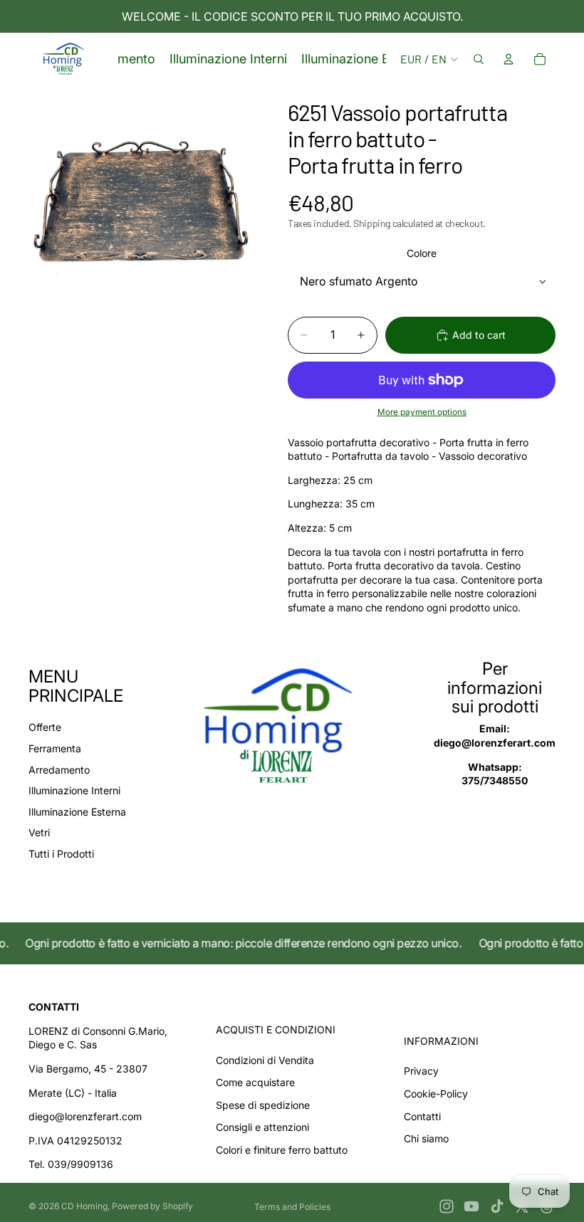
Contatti (422, 1116)
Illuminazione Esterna (77, 812)
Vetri (39, 832)
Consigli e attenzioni (262, 1127)
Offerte (44, 727)
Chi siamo (426, 1138)
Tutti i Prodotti (61, 854)
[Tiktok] (497, 1206)
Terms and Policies (292, 1206)
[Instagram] (446, 1206)
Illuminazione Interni (74, 790)
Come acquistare (255, 1082)
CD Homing (84, 1206)
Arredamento (59, 770)
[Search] (478, 59)
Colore (422, 253)
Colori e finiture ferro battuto (282, 1150)
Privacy (421, 1071)
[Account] (508, 59)
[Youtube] (471, 1206)
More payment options (421, 412)
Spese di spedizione (263, 1105)
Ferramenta (54, 748)
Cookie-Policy (436, 1093)
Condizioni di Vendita (265, 1060)
